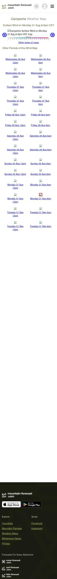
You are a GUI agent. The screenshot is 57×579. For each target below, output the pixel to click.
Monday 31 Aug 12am (15, 186)
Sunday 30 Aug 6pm (40, 174)
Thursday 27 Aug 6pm (40, 102)
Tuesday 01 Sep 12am (15, 214)
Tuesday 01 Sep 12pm (15, 228)
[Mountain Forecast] (17, 6)
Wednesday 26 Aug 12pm (15, 74)
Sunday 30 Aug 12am (15, 163)
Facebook (36, 523)
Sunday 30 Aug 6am (40, 163)
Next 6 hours (52, 35)
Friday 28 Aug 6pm (40, 125)
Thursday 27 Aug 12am (15, 88)
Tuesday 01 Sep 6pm (40, 226)
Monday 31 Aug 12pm (15, 200)
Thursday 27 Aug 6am (40, 88)
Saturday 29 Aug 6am (41, 135)
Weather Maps (10, 533)
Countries (7, 523)
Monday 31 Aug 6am (40, 184)
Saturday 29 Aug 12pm (15, 151)
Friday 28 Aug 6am (40, 114)
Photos (6, 543)
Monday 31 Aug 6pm (40, 198)
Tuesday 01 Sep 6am (40, 212)
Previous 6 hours (4, 35)
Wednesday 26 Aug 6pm (41, 74)
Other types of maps (28, 42)
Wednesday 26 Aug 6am (41, 61)
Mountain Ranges (12, 528)
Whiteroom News (11, 538)
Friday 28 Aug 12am (15, 114)
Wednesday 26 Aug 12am (15, 61)
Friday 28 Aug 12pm (15, 125)
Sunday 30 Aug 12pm (15, 174)
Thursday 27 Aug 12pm (15, 102)
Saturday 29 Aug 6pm (41, 149)
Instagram (36, 528)
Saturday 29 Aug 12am (15, 137)
